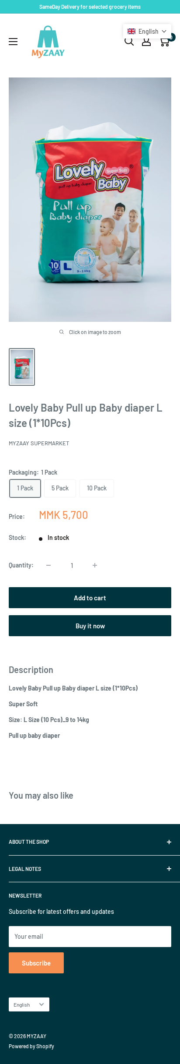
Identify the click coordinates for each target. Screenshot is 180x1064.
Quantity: (21, 565)
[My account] (146, 41)
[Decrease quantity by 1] (48, 565)
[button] (147, 31)
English (22, 1004)
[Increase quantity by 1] (95, 565)
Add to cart (90, 598)
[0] (164, 41)
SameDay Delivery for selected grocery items (90, 7)
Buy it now (90, 626)
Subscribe (36, 963)
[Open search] (129, 41)
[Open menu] (13, 41)
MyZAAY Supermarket (39, 443)
